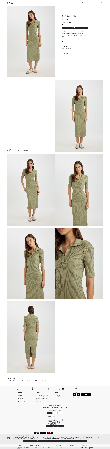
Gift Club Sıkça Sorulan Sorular (42, 398)
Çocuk (61, 412)
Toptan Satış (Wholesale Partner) (24, 399)
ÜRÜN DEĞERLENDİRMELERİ (67, 48)
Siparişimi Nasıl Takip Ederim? (43, 395)
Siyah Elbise (28, 380)
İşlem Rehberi (38, 399)
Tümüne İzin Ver (71, 440)
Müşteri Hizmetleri (58, 396)
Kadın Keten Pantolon (34, 445)
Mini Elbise (9, 380)
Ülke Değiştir (77, 397)
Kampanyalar (39, 401)
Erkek (55, 412)
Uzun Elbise (21, 380)
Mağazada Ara (65, 43)
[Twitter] (82, 394)
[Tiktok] (89, 394)
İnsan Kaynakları (21, 396)
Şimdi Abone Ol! (55, 426)
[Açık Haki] (62, 24)
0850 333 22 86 (57, 397)
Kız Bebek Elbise (58, 445)
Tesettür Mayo (21, 445)
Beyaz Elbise (35, 380)
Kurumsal (20, 393)
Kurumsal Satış (21, 398)
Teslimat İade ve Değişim (67, 53)
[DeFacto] (9, 3)
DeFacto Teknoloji (21, 401)
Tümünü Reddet (38, 440)
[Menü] (3, 3)
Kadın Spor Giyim (70, 445)
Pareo (44, 445)
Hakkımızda (20, 395)
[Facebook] (78, 394)
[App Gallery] (50, 432)
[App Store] (36, 432)
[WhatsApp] (74, 394)
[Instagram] (86, 394)
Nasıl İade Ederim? (41, 396)
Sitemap (19, 402)
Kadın (49, 412)
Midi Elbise (15, 380)
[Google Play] (43, 432)
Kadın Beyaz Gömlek (83, 445)
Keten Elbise (42, 380)
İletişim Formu (57, 395)
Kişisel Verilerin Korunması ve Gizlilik (43, 402)
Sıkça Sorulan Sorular (40, 393)
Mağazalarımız (58, 393)
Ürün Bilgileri (65, 46)
